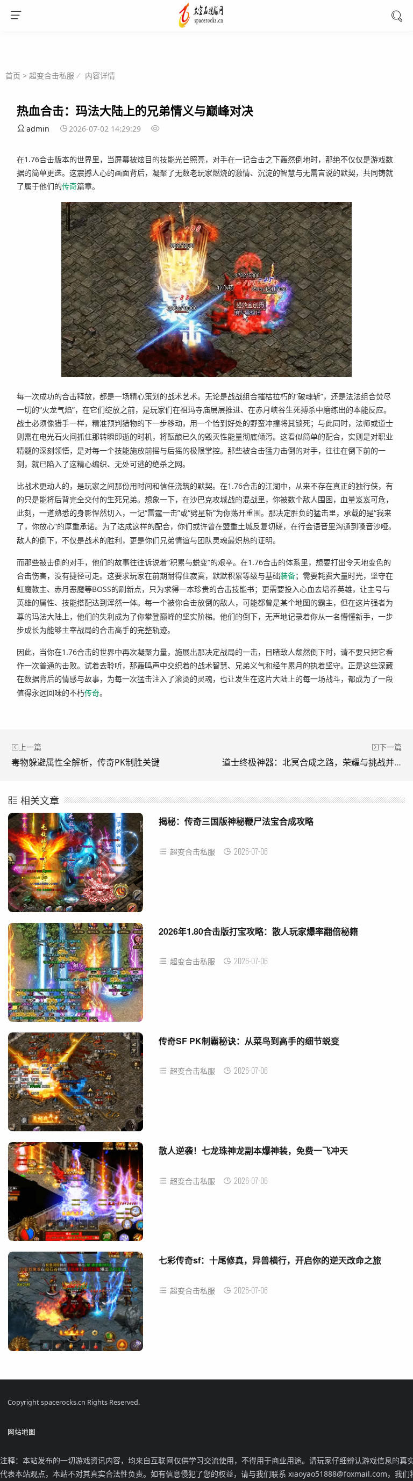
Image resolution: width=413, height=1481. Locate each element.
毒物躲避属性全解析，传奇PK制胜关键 (85, 762)
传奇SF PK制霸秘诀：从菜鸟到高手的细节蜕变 (249, 1041)
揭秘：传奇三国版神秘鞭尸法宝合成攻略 (236, 821)
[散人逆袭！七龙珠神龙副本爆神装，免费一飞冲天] (75, 1195)
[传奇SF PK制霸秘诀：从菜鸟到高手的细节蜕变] (75, 1085)
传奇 (69, 186)
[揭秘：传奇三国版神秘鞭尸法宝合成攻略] (75, 866)
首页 (12, 75)
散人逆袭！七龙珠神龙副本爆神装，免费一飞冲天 (253, 1150)
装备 (287, 575)
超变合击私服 (51, 75)
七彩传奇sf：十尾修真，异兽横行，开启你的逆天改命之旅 (270, 1260)
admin (37, 129)
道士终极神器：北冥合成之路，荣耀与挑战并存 (312, 762)
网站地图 (21, 1431)
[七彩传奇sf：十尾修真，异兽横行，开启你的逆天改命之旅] (75, 1305)
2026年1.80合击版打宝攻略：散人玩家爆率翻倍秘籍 (258, 931)
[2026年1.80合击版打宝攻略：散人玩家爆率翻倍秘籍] (75, 976)
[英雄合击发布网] (207, 26)
